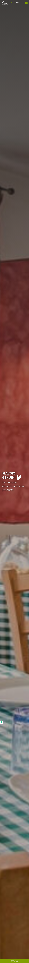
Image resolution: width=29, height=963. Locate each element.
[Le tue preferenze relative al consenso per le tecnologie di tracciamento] (1, 722)
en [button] (12, 3)
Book (14, 960)
